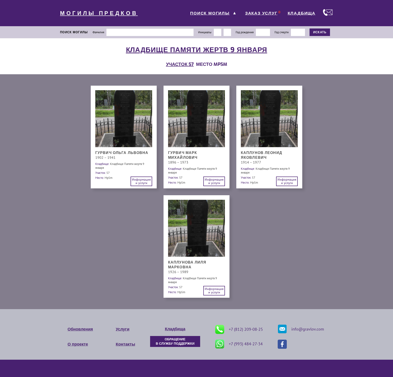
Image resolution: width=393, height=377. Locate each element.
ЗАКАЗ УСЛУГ (261, 13)
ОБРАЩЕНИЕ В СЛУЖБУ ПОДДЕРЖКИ (175, 341)
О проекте (78, 344)
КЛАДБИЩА (301, 13)
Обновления (80, 329)
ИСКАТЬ (320, 32)
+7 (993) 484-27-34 (246, 343)
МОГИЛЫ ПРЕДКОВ (99, 13)
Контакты (125, 344)
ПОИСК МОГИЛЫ (210, 13)
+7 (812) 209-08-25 (246, 329)
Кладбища (175, 329)
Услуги (122, 329)
